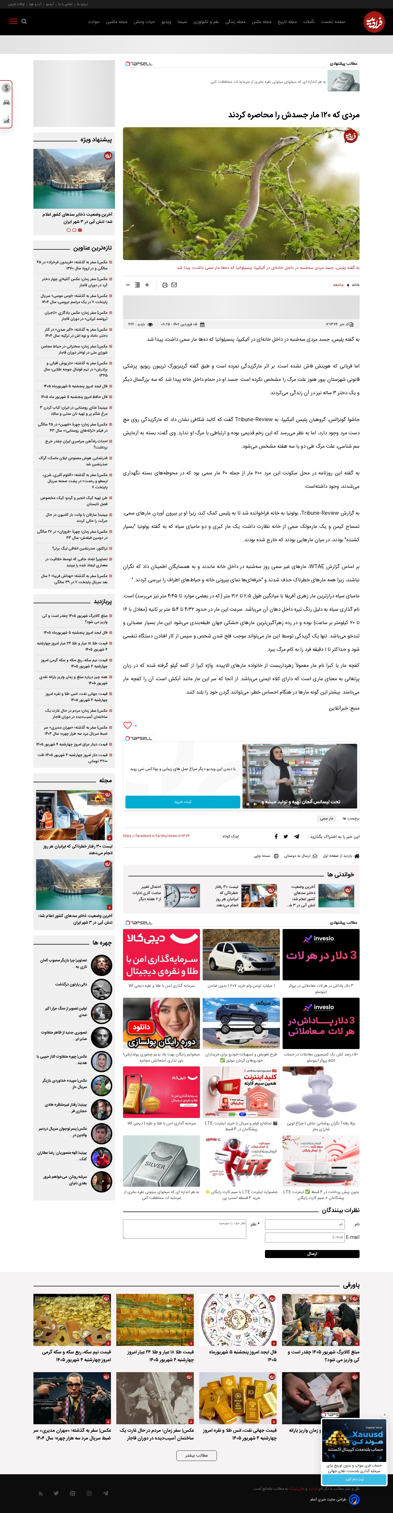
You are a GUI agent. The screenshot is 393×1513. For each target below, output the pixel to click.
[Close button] (384, 1414)
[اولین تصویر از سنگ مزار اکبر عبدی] (101, 1013)
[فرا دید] (374, 22)
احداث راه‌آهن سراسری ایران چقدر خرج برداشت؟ (76, 444)
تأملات (309, 22)
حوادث (93, 22)
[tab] (80, 230)
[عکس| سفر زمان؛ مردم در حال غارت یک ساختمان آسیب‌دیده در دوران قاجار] (155, 1398)
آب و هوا (35, 4)
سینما (182, 22)
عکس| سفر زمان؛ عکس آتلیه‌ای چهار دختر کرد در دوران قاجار (74, 282)
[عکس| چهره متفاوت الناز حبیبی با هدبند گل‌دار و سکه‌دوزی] (101, 1061)
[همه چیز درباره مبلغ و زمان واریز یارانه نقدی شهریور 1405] (321, 1398)
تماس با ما (65, 4)
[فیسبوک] (276, 838)
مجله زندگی (235, 22)
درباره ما (82, 4)
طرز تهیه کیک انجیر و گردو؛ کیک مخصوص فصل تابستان (73, 501)
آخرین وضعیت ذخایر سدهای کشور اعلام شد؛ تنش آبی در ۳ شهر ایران (300, 899)
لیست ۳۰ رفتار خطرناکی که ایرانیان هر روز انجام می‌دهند (226, 896)
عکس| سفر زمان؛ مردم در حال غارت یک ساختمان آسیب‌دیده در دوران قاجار (76, 714)
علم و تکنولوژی (206, 22)
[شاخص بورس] (6, 120)
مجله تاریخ (287, 22)
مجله (105, 781)
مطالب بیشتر (197, 1455)
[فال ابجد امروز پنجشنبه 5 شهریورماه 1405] (238, 1320)
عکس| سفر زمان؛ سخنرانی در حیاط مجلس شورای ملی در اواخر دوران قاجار (74, 349)
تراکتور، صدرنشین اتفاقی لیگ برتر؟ (79, 548)
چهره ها (102, 943)
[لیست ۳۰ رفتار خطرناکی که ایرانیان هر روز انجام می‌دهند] (259, 895)
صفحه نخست (333, 22)
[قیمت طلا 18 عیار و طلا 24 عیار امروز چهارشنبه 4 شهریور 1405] (155, 1320)
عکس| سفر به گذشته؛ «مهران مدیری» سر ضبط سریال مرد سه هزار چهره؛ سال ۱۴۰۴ (75, 731)
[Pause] (248, 804)
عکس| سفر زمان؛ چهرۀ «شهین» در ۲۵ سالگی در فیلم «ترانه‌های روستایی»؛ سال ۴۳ (72, 427)
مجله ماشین (116, 22)
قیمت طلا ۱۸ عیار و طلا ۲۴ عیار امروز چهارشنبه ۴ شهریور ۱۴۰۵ (72, 646)
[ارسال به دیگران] (174, 286)
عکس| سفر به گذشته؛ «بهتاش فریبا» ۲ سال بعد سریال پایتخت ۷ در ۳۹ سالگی (74, 579)
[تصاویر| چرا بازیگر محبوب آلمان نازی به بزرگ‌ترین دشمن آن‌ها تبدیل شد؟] (101, 965)
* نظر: (255, 1224)
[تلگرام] (296, 838)
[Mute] (255, 804)
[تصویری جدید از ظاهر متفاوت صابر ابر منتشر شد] (101, 1037)
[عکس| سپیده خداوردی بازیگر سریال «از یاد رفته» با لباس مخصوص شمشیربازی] (101, 1085)
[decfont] (128, 286)
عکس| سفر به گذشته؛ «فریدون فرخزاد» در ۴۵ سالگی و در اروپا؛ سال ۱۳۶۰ (72, 265)
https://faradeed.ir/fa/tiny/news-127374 (156, 836)
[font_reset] (137, 286)
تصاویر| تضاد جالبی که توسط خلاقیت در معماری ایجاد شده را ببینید (76, 562)
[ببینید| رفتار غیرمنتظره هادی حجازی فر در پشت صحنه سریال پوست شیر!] (101, 1109)
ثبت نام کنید (354, 1479)
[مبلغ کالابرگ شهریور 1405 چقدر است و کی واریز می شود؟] (321, 1320)
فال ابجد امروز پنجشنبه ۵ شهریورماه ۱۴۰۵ (75, 386)
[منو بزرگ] (13, 22)
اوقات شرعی (16, 4)
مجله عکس (261, 22)
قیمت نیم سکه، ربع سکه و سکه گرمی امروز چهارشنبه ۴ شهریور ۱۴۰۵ (74, 663)
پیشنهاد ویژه (96, 140)
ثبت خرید (182, 802)
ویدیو (166, 22)
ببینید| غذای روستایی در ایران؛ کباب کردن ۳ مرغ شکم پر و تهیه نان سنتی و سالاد (73, 411)
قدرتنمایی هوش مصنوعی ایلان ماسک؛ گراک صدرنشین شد (73, 461)
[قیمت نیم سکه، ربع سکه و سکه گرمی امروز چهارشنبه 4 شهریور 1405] (72, 1320)
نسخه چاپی (262, 856)
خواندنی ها (340, 875)
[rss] (41, 1494)
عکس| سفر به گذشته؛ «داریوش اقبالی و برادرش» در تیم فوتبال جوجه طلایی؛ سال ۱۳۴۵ (75, 369)
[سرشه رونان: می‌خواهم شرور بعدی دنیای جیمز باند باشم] (101, 1182)
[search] (24, 22)
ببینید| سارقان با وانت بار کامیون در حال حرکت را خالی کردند (76, 518)
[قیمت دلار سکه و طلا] (6, 89)
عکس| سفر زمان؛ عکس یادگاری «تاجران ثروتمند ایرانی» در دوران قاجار (76, 316)
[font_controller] (147, 286)
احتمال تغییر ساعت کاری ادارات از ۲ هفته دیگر (147, 893)
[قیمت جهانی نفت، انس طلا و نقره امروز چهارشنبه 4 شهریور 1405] (238, 1398)
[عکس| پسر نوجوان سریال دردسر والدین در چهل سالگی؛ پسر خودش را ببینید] (101, 1133)
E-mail (353, 1237)
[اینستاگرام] (89, 1494)
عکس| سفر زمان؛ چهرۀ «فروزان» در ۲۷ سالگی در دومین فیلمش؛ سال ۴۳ (72, 535)
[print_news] (165, 286)
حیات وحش (144, 22)
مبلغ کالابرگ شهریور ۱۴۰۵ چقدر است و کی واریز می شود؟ (74, 619)
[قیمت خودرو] (6, 104)
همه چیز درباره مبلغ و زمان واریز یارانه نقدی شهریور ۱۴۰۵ (73, 680)
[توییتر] (285, 838)
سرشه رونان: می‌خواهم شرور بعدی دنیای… (65, 1180)
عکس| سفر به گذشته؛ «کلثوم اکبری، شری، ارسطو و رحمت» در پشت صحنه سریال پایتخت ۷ (75, 481)
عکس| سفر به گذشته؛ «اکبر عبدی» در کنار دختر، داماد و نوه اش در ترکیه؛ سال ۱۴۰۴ (76, 333)
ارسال (312, 1253)
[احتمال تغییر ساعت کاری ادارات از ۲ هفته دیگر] (182, 895)
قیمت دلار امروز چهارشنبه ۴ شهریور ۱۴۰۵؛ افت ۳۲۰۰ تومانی (72, 758)
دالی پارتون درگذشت (71, 984)
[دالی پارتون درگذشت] (101, 989)
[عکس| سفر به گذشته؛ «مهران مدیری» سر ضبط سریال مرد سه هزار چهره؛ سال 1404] (72, 1398)
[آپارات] (73, 1494)
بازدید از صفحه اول (337, 856)
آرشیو (50, 4)
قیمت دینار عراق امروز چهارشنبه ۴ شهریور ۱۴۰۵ (71, 744)
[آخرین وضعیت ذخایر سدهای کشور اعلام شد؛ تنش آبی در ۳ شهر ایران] (336, 895)
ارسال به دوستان (297, 856)
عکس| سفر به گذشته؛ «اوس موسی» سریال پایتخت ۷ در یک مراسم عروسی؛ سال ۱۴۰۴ (74, 299)
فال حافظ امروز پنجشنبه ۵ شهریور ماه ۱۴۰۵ (74, 397)
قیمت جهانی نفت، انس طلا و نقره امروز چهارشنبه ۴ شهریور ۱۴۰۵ (76, 697)
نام (357, 1224)
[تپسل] (127, 738)
